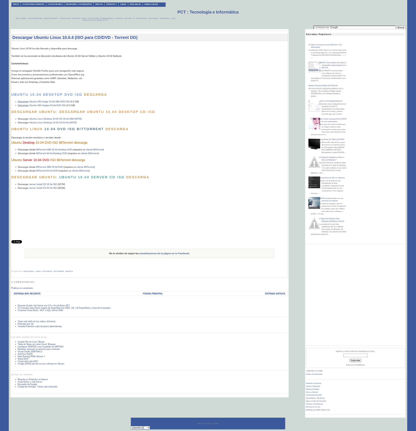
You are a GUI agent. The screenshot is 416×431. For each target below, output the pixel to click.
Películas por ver (26, 324)
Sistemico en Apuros (313, 383)
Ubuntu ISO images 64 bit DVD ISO (42, 105)
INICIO (16, 4)
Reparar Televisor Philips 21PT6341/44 (323, 85)
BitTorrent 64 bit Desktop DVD (51, 153)
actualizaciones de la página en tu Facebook (164, 253)
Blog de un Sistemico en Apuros (33, 379)
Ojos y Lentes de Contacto (316, 401)
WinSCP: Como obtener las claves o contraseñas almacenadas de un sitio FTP (332, 65)
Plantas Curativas (312, 389)
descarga (28, 271)
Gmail (123, 4)
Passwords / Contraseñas (79, 4)
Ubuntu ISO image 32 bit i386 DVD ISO (49, 101)
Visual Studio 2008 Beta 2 (30, 351)
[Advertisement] (149, 45)
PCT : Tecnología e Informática (208, 12)
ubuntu (69, 271)
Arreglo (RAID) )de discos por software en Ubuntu (41, 364)
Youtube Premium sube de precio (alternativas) (40, 326)
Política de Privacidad (314, 374)
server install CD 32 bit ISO (43, 184)
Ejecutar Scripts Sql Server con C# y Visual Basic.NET (44, 305)
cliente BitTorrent (94, 149)
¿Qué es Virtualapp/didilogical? (331, 101)
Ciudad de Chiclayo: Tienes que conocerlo (37, 386)
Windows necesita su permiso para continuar (39, 349)
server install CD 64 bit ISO (43, 188)
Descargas (135, 4)
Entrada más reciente (27, 293)
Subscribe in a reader (314, 371)
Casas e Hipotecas (313, 386)
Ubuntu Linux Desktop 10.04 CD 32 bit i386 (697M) (55, 118)
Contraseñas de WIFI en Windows (332, 178)
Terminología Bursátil (314, 395)
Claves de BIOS (55, 4)
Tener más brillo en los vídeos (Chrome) (36, 321)
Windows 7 (111, 4)
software (58, 271)
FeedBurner (360, 365)
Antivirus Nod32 (25, 354)
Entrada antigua (275, 293)
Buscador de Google (27, 384)
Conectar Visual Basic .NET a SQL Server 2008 (40, 310)
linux (38, 271)
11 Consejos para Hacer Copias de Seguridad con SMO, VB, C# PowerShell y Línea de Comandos (64, 308)
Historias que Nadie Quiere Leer (318, 410)
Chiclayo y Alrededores (314, 404)
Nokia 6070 (23, 359)
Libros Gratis (151, 4)
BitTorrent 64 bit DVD (47, 170)
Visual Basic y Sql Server (30, 382)
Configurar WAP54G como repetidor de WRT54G (41, 346)
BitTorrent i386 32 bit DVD (49, 167)
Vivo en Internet (312, 392)
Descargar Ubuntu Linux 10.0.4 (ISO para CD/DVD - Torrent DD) (75, 37)
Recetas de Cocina (313, 407)
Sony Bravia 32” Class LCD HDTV (331, 139)
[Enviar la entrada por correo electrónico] (11, 267)
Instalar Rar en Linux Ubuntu (31, 342)
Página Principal (153, 293)
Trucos (99, 4)
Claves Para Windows (33, 4)
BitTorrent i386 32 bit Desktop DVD (54, 149)
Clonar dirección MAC (28, 361)
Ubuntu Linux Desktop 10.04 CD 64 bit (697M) (53, 122)
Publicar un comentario (22, 288)
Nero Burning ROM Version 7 (31, 356)
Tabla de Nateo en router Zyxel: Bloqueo (37, 344)
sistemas (47, 271)
